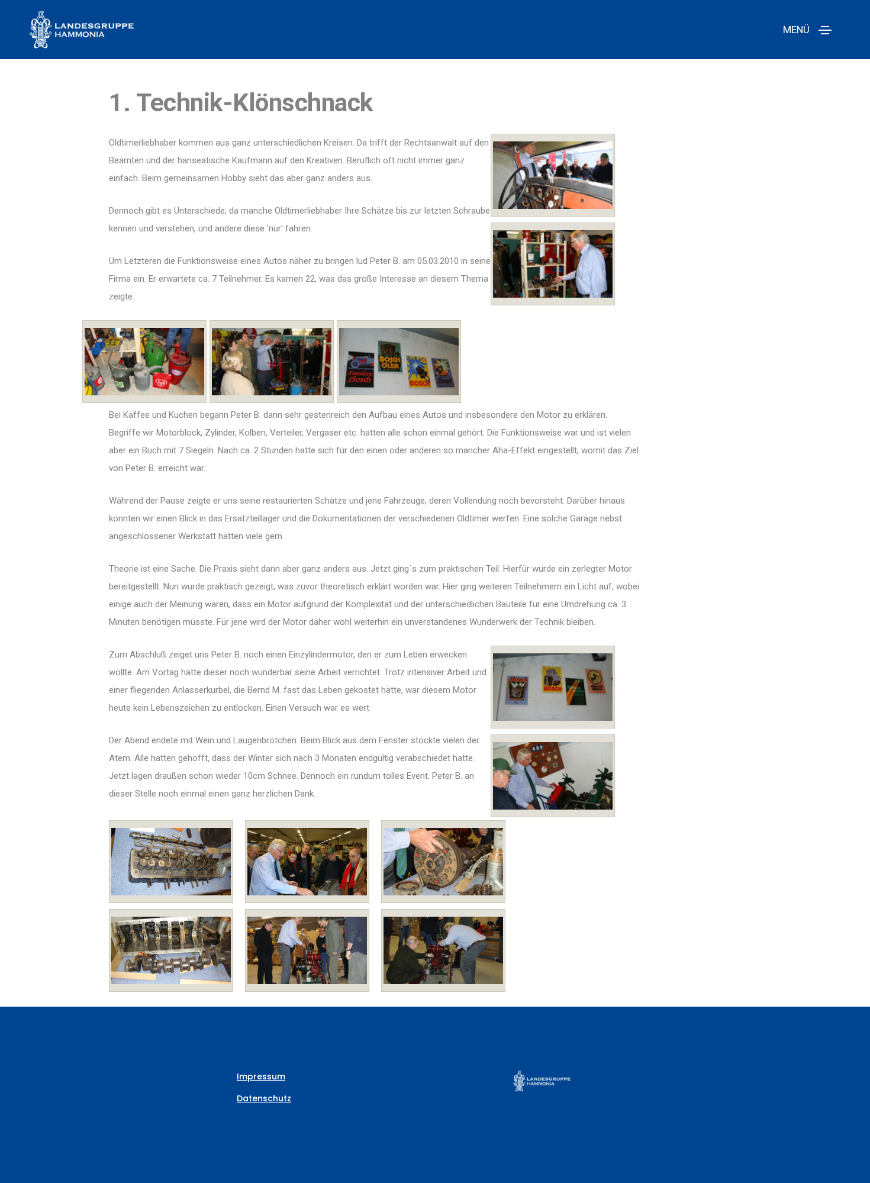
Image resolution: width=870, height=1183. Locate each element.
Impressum (261, 1076)
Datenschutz (264, 1098)
